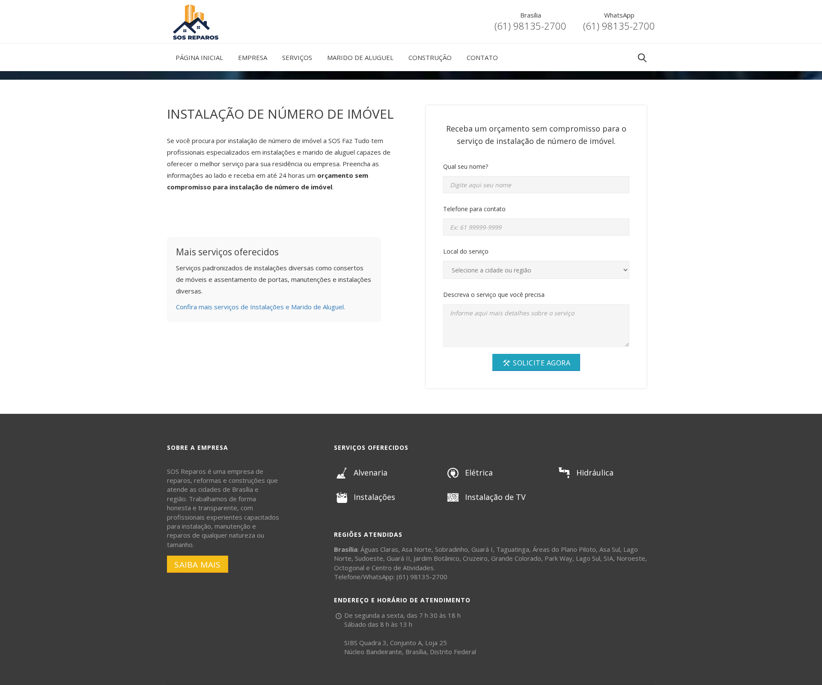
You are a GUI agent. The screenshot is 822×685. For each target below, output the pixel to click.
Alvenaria (370, 472)
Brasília (530, 15)
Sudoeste (369, 558)
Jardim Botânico (436, 558)
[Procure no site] (642, 58)
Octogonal (349, 567)
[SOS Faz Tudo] (195, 6)
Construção (430, 57)
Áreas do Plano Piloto (564, 549)
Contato (482, 57)
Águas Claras (379, 549)
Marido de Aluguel (360, 57)
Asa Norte (417, 549)
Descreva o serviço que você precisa (494, 294)
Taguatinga (512, 549)
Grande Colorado (516, 558)
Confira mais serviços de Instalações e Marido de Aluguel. (260, 306)
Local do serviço (465, 251)
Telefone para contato (474, 209)
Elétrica (479, 472)
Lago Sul (588, 558)
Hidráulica (595, 472)
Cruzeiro (475, 558)
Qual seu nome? (465, 166)
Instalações (374, 497)
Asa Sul (609, 549)
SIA (608, 558)
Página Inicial (199, 57)
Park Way (558, 558)
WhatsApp (619, 15)
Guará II (398, 558)
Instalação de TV (495, 497)
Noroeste (630, 558)
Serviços (297, 57)
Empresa (252, 57)
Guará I (482, 549)
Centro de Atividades (403, 567)
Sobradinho (451, 549)
